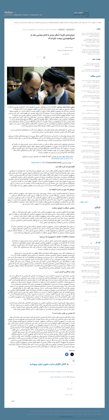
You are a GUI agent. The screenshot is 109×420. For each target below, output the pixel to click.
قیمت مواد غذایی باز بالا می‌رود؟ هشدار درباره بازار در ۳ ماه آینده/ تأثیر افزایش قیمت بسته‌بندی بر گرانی (90, 181)
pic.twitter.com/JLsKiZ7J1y (62, 158)
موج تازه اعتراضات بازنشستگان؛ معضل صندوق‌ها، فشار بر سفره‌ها (90, 81)
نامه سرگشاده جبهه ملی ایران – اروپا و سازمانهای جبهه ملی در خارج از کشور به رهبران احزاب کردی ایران (90, 34)
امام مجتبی (64, 372)
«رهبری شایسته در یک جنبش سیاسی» (90, 177)
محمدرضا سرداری (69, 47)
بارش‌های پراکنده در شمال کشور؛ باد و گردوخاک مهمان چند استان (90, 124)
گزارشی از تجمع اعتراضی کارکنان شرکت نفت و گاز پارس (90, 146)
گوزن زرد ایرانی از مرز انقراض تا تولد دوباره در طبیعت (90, 102)
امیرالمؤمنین (59, 372)
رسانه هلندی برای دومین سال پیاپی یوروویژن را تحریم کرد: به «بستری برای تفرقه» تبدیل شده (90, 97)
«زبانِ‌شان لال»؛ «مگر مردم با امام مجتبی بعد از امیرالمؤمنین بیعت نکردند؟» (53, 36)
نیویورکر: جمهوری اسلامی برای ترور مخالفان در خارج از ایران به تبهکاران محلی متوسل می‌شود (90, 172)
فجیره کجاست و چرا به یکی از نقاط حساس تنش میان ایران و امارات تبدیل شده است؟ (90, 157)
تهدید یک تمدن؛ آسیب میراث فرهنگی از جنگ (90, 106)
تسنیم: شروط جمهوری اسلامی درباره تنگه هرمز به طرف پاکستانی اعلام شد (91, 257)
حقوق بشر (61, 23)
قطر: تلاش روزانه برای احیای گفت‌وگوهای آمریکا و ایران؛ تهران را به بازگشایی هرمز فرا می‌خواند (90, 248)
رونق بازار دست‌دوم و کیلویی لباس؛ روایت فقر (91, 253)
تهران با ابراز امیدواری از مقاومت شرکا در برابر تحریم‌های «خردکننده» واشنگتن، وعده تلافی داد (90, 266)
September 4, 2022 (38, 162)
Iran (97, 9)
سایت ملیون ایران (70, 29)
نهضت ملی (82, 23)
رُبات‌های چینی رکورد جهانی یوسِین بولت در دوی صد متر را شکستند (90, 142)
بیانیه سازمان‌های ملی (96, 29)
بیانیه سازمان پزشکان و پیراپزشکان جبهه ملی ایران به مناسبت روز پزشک (90, 45)
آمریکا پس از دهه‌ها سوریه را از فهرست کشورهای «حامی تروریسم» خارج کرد (90, 277)
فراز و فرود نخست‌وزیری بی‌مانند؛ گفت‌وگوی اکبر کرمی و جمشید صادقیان (90, 70)
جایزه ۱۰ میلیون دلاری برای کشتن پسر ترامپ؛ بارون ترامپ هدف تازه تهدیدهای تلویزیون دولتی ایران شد (90, 235)
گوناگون (55, 23)
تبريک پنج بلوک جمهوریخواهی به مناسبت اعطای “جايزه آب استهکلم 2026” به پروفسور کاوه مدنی (91, 40)
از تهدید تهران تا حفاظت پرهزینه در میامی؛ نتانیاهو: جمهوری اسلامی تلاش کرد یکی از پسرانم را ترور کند (90, 282)
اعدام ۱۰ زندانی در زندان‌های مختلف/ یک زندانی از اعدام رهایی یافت (90, 91)
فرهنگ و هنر (50, 23)
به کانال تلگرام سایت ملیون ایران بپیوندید (49, 364)
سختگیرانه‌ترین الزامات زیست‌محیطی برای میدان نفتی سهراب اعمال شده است (90, 163)
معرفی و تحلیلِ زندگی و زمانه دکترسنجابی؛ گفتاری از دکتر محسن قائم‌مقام (91, 65)
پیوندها (71, 23)
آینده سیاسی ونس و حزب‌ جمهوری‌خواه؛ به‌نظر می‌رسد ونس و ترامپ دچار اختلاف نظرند (90, 271)
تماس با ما (20, 23)
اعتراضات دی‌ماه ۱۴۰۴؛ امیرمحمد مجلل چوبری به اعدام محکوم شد (90, 128)
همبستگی (73, 411)
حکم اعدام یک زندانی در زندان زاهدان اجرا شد (90, 137)
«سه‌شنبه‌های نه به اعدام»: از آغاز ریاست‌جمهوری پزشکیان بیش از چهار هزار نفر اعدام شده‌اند (91, 86)
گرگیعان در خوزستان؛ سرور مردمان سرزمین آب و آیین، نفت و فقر (91, 167)
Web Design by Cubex (66, 417)
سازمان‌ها (76, 23)
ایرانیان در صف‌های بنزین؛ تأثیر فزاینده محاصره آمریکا (91, 186)
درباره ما (25, 23)
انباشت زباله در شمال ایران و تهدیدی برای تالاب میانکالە (90, 133)
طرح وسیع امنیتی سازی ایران (93, 110)
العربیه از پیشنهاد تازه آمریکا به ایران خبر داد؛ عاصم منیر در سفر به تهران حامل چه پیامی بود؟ (90, 151)
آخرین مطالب (61, 29)
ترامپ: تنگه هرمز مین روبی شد (92, 261)
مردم (40, 372)
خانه (87, 23)
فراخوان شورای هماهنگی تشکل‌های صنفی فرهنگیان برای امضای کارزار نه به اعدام (90, 119)
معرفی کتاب (37, 23)
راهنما (15, 23)
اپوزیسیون (43, 23)
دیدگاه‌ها (67, 23)
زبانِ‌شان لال (52, 372)
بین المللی (31, 23)
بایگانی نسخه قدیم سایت (91, 291)
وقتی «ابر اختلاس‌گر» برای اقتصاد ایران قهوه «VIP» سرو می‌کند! (90, 191)
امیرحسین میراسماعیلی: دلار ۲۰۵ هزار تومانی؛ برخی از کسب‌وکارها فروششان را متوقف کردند (90, 196)
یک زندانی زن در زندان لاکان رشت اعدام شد (90, 114)
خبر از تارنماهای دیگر (95, 242)
